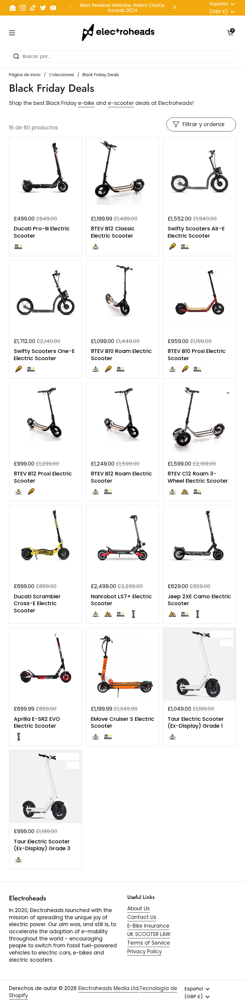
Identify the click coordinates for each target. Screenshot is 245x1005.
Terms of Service (148, 942)
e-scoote (120, 103)
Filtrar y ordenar (204, 124)
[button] (230, 33)
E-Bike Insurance (148, 925)
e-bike (86, 103)
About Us (138, 908)
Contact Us (141, 917)
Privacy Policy (144, 951)
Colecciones (61, 75)
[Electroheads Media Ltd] (121, 33)
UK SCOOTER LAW (148, 934)
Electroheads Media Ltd (108, 988)
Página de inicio (25, 75)
